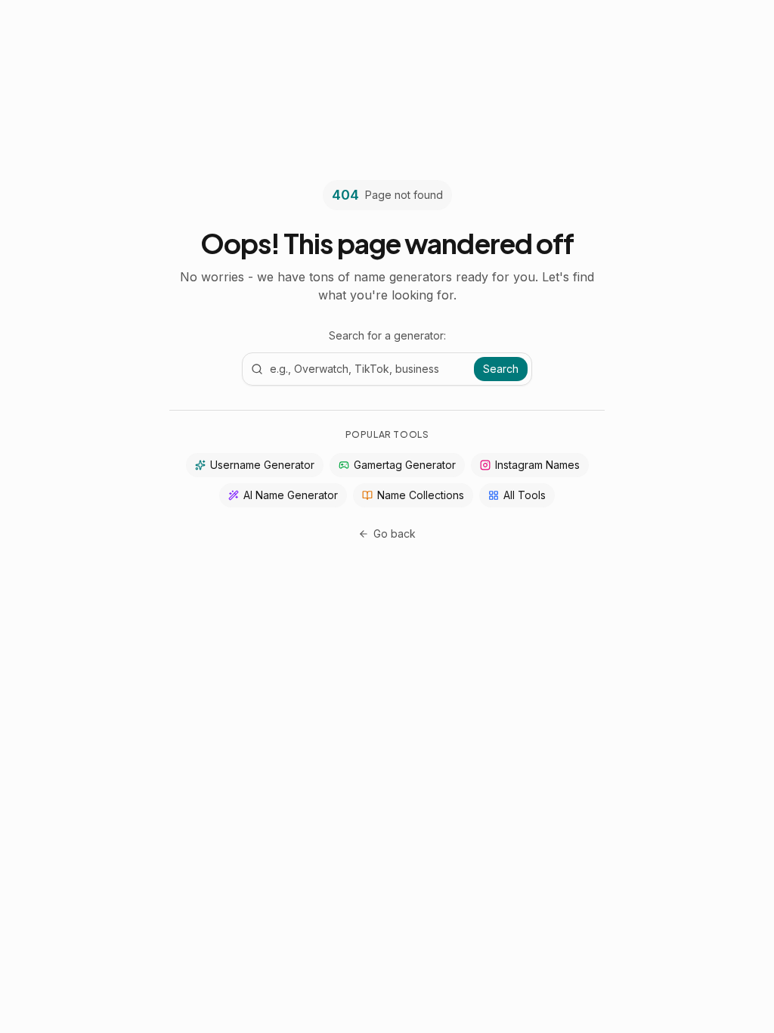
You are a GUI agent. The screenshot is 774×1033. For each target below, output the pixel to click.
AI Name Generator (290, 495)
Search (501, 368)
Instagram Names (537, 464)
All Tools (524, 495)
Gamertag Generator (405, 464)
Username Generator (262, 464)
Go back (394, 533)
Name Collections (420, 495)
